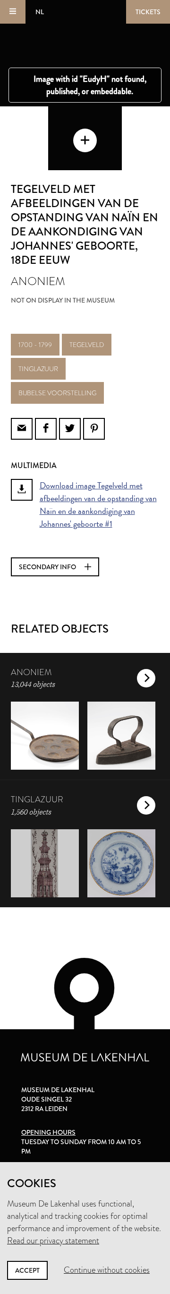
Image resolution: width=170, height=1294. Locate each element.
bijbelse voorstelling (57, 393)
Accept (27, 1270)
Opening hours (48, 1132)
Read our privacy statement (53, 1240)
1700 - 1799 (35, 344)
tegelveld (86, 344)
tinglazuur (38, 368)
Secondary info (48, 567)
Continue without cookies (107, 1270)
